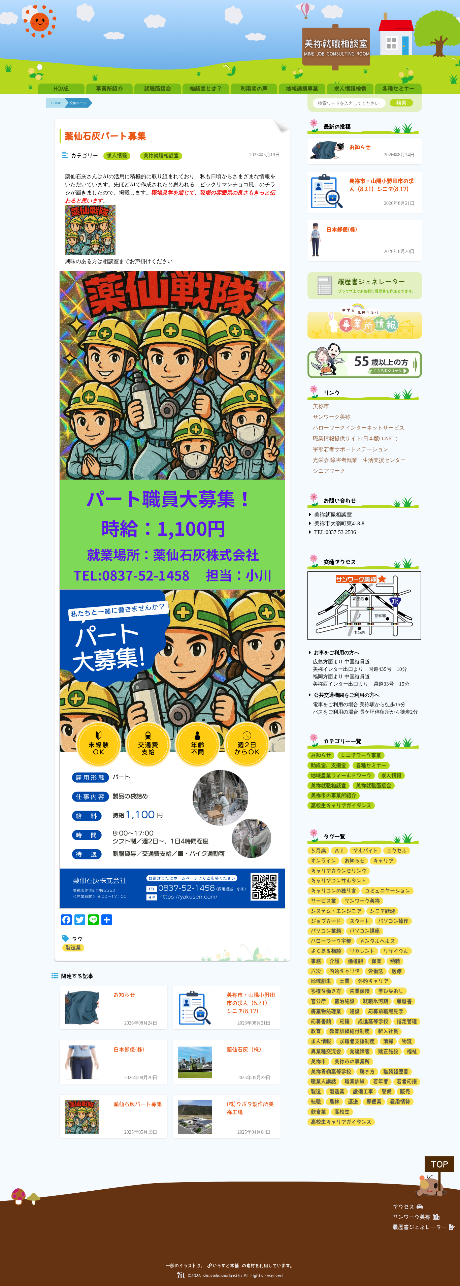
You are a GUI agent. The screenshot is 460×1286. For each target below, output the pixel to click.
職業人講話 (323, 1081)
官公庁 (318, 1001)
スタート (360, 920)
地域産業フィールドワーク (341, 775)
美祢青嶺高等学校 (331, 1071)
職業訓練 (354, 1081)
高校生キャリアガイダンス (341, 805)
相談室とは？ (206, 88)
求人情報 (117, 155)
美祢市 (321, 406)
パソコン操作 (393, 920)
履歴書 (404, 1001)
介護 (334, 961)
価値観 (355, 961)
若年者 (380, 1081)
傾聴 (395, 961)
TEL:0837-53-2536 (335, 532)
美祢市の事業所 (352, 1061)
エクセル (397, 850)
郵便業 (374, 1101)
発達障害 (360, 1051)
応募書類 (321, 1021)
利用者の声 (253, 88)
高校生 (342, 1111)
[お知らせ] (327, 151)
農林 (334, 1101)
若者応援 (407, 1081)
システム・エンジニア (336, 910)
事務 (316, 961)
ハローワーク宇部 (331, 940)
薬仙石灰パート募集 (105, 135)
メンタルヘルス (377, 940)
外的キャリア (373, 980)
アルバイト (365, 850)
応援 (344, 1021)
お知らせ (360, 147)
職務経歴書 (395, 1071)
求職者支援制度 (357, 1041)
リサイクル (395, 950)
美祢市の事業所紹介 (333, 795)
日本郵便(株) (341, 229)
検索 (401, 102)
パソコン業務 (326, 930)
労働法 (375, 971)
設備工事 (363, 1091)
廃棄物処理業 (326, 1011)
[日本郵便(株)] (315, 241)
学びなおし (390, 991)
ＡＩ (339, 850)
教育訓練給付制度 (349, 1031)
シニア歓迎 (382, 910)
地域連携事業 (302, 88)
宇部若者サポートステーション (350, 449)
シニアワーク (329, 471)
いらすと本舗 (226, 1265)
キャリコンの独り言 (333, 890)
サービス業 (323, 900)
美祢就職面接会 (373, 785)
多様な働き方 (326, 991)
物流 (407, 1041)
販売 (405, 1091)
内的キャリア (344, 971)
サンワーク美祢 (332, 417)
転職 (316, 1101)
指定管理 (407, 1021)
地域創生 (321, 980)
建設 (355, 1011)
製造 (316, 1091)
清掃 (388, 1041)
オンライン (323, 860)
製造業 (73, 947)
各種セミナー (398, 88)
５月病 (318, 850)
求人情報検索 (350, 88)
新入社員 (388, 1031)
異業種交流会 (326, 1051)
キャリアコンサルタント (338, 880)
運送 (353, 1101)
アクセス (403, 1207)
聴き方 (367, 1071)
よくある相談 (326, 950)
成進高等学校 (373, 1021)
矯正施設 (388, 1051)
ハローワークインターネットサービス (358, 428)
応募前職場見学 (385, 1011)
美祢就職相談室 (161, 155)
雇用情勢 (400, 1101)
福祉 (412, 1051)
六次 (316, 971)
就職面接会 (157, 88)
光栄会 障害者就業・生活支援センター (359, 460)
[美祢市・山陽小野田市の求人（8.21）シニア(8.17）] (327, 192)
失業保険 (360, 991)
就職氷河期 (375, 1001)
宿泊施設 (344, 1001)
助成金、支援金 (328, 765)
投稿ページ (77, 103)
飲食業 (318, 1111)
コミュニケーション (387, 890)
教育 (316, 1031)
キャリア (383, 860)
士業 (344, 980)
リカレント (362, 950)
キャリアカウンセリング (338, 870)
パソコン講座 (365, 930)
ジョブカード (326, 920)
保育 (376, 961)
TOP (439, 1164)
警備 (387, 1091)
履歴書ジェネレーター (420, 1227)
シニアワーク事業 (361, 755)
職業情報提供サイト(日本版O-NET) (355, 438)
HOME (61, 88)
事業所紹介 (109, 88)
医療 (397, 971)
